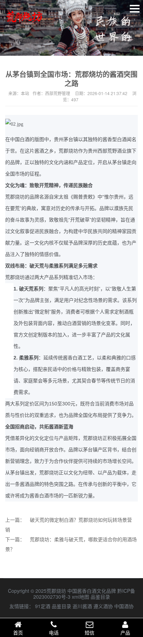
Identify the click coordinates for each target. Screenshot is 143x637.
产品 (125, 632)
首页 (18, 632)
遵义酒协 (103, 606)
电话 (54, 632)
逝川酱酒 (82, 606)
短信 (89, 632)
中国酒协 (124, 606)
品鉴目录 (100, 596)
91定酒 (42, 606)
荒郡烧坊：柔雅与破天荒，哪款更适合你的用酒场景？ (71, 544)
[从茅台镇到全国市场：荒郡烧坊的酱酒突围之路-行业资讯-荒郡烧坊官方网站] (24, 27)
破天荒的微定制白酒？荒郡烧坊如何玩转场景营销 (68, 524)
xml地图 (80, 596)
